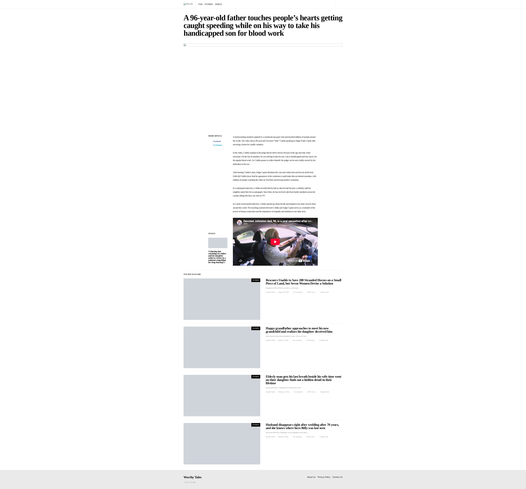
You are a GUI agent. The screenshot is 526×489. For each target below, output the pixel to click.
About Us (311, 477)
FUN (200, 4)
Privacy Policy (324, 477)
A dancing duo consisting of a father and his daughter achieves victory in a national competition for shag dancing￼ (217, 256)
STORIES (209, 4)
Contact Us (337, 477)
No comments (297, 292)
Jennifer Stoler (270, 292)
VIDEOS (218, 4)
